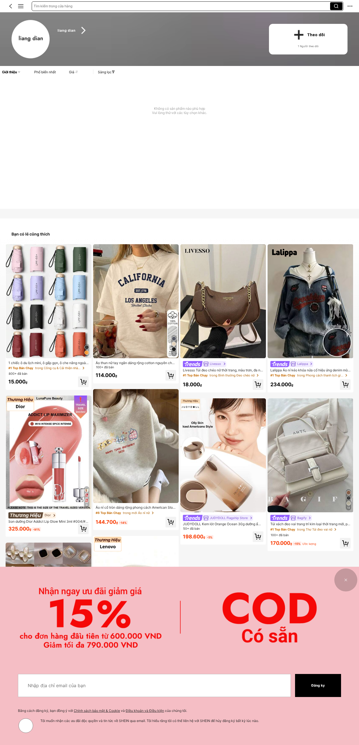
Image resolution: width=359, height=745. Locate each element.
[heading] (157, 30)
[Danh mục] (21, 6)
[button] (11, 6)
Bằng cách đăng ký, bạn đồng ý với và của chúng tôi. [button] (102, 711)
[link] (31, 39)
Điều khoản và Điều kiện (145, 711)
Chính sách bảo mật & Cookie (97, 711)
